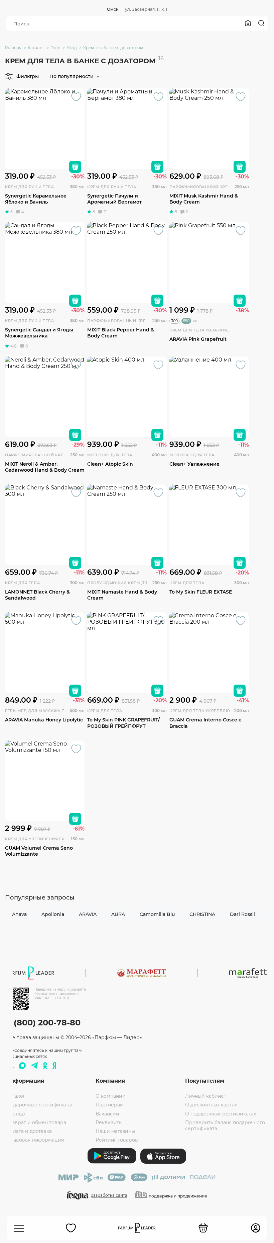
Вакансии (107, 1114)
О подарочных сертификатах (220, 1114)
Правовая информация (35, 1140)
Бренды (15, 1114)
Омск (112, 9)
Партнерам (110, 1105)
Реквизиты (109, 1122)
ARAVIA (88, 914)
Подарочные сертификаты (39, 1105)
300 (174, 320)
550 (186, 320)
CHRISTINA (202, 914)
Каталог (15, 1096)
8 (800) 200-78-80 (43, 1022)
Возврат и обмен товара (36, 1122)
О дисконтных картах (211, 1105)
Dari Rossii (242, 914)
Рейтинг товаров (117, 1140)
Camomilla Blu (157, 914)
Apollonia (52, 914)
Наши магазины (115, 1131)
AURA (118, 914)
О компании (111, 1096)
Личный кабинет (205, 1096)
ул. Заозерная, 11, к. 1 (146, 9)
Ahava (19, 914)
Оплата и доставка (29, 1131)
